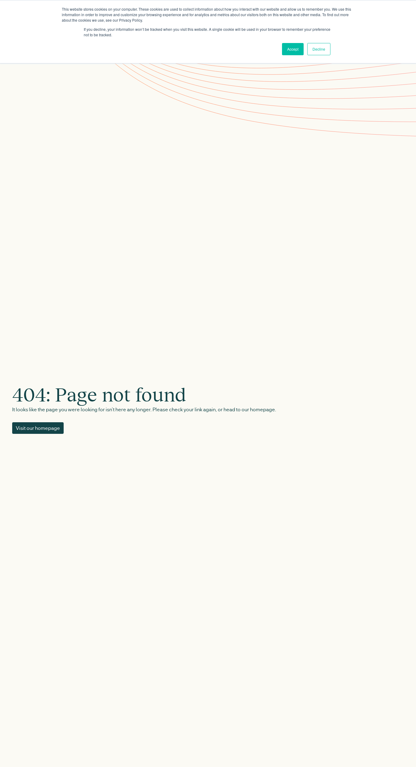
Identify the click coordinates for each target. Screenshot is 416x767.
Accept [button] (292, 49)
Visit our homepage (38, 428)
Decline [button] (318, 49)
